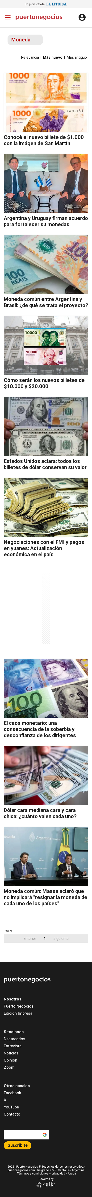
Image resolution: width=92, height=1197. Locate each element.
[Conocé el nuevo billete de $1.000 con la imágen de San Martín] (46, 102)
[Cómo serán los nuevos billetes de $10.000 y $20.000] (46, 345)
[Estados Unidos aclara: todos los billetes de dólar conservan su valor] (46, 426)
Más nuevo (53, 57)
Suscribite (18, 1145)
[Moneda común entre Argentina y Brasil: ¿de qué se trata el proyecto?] (46, 264)
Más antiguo (77, 57)
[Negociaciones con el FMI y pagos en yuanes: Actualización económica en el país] (46, 507)
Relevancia (30, 57)
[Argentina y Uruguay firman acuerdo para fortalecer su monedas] (46, 183)
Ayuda (72, 1173)
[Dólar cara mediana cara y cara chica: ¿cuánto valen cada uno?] (46, 775)
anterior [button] (30, 938)
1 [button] (45, 938)
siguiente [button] (61, 938)
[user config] (82, 17)
